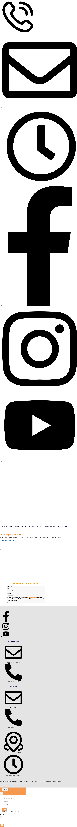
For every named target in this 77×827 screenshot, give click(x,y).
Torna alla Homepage (8, 540)
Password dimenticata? (6, 806)
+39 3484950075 (14, 781)
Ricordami (6, 804)
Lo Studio (3, 526)
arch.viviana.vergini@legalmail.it (54, 781)
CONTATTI (66, 526)
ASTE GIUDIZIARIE (48, 526)
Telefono (9, 591)
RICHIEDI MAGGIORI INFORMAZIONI (26, 583)
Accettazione (10, 595)
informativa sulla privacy (32, 597)
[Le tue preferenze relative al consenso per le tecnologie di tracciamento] (2, 825)
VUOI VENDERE (56, 526)
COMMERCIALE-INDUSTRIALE (14, 526)
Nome (8, 586)
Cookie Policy (24, 783)
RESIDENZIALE (40, 526)
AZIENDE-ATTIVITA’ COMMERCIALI (29, 526)
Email (8, 588)
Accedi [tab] (5, 789)
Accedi (4, 809)
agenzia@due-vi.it (25, 781)
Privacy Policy (19, 783)
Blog (62, 526)
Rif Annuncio (10, 593)
